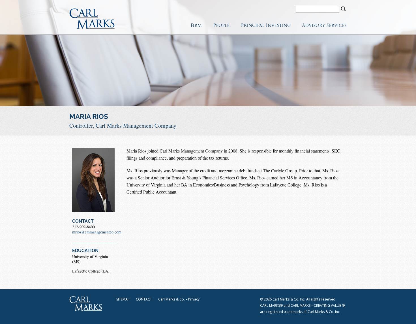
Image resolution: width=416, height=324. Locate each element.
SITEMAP (123, 299)
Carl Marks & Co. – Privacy (179, 299)
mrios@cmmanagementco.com (96, 232)
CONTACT (144, 299)
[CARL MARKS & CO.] (92, 18)
